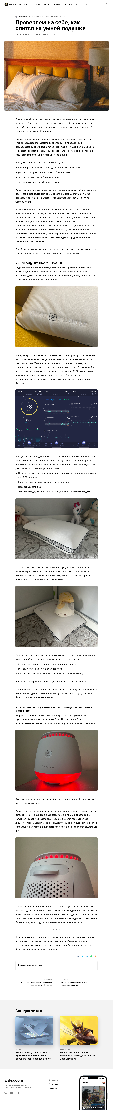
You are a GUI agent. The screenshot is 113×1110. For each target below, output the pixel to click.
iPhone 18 (68, 4)
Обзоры (47, 4)
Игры (62, 1049)
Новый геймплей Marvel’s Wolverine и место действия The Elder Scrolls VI (78, 1055)
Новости (27, 4)
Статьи (37, 4)
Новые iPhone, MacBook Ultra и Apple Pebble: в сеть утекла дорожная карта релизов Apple (33, 1055)
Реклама (53, 1088)
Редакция (53, 1084)
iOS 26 (78, 4)
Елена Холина (22, 17)
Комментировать (52, 17)
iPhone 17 (57, 4)
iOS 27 (86, 4)
